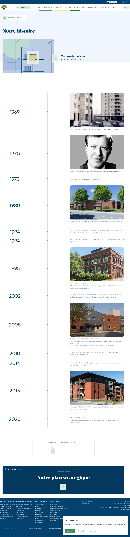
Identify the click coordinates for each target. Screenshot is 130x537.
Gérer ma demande (5, 508)
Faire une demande (5, 506)
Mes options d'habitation (7, 504)
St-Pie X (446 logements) (110, 129)
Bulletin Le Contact (55, 510)
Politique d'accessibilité (54, 528)
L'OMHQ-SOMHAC (14, 18)
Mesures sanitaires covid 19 (35, 528)
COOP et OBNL (4, 514)
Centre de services (55, 516)
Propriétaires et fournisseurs (121, 503)
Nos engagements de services (58, 508)
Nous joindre (124, 2)
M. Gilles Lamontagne (111, 171)
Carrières (127, 501)
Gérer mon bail (20, 514)
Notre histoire (53, 504)
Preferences (92, 531)
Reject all (81, 531)
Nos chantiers (53, 512)
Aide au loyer (4, 510)
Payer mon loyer (20, 512)
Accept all (70, 531)
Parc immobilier (4, 512)
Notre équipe (53, 514)
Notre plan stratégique (56, 506)
